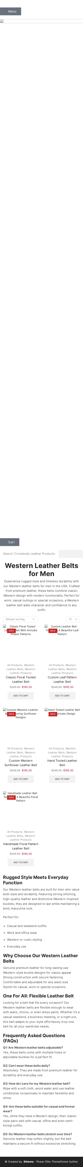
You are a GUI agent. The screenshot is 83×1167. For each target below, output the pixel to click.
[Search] (71, 554)
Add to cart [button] (20, 695)
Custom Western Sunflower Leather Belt (20, 763)
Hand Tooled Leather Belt (62, 763)
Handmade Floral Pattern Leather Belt (20, 846)
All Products (14, 665)
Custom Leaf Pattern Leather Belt (62, 680)
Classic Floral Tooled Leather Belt (21, 680)
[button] (10, 11)
